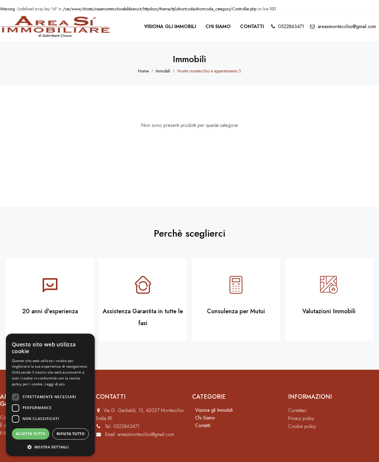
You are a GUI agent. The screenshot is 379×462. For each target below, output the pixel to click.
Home (143, 71)
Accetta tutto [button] (31, 433)
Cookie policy (302, 426)
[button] (50, 446)
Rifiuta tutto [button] (71, 433)
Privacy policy (301, 418)
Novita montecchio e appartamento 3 (209, 71)
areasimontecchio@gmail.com (347, 26)
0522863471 (291, 26)
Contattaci (297, 410)
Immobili (163, 71)
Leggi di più (55, 384)
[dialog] (50, 395)
